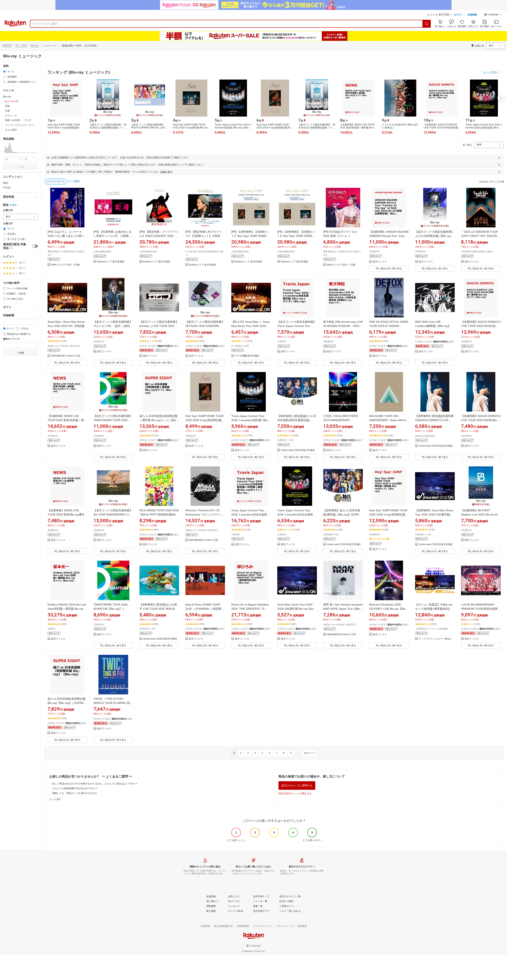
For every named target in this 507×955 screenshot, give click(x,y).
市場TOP (7, 45)
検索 (21, 166)
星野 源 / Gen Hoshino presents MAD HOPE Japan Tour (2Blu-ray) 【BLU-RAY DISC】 (343, 608)
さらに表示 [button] (11, 129)
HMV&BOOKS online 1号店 (65, 356)
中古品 (6, 187)
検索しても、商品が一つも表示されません (74, 793)
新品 (5, 182)
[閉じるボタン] (499, 158)
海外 (14, 205)
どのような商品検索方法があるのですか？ (74, 788)
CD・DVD (21, 45)
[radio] (4, 71)
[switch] (35, 246)
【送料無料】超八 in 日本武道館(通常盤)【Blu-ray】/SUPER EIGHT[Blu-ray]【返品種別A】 (342, 514)
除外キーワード (11, 339)
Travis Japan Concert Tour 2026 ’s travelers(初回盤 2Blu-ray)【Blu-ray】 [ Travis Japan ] (251, 420)
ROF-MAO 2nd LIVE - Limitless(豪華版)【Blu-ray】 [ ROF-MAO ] (433, 326)
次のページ (310, 753)
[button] (493, 15)
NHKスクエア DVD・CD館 (65, 265)
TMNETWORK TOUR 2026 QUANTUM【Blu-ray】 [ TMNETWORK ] (110, 608)
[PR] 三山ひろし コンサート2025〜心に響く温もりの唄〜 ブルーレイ (66, 236)
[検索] (427, 24)
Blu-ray (34, 45)
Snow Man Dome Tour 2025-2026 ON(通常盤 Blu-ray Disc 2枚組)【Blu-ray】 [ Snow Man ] (296, 608)
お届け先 (8, 210)
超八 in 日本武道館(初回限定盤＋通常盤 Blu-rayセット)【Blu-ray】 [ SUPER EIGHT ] (158, 420)
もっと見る (55, 799)
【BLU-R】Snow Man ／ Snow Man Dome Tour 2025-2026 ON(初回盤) (250, 326)
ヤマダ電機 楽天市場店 (247, 356)
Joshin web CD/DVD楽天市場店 (298, 450)
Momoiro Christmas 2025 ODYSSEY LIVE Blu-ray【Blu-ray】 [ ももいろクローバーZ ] (388, 608)
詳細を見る (166, 171)
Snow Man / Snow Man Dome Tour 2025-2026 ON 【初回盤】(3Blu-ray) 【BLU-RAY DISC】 (67, 326)
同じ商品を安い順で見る (389, 268)
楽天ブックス (380, 261)
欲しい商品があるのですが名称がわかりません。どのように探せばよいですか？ (95, 783)
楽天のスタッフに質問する (296, 785)
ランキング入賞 (381, 538)
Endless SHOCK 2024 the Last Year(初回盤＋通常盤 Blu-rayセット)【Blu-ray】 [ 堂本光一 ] (67, 608)
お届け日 (8, 223)
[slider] (3, 152)
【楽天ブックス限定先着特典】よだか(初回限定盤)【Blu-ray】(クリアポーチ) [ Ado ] (434, 236)
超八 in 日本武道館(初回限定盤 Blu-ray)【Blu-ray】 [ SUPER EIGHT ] (67, 703)
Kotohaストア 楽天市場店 (110, 261)
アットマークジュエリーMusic (435, 639)
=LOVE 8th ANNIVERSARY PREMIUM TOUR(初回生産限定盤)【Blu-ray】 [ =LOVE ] (480, 608)
